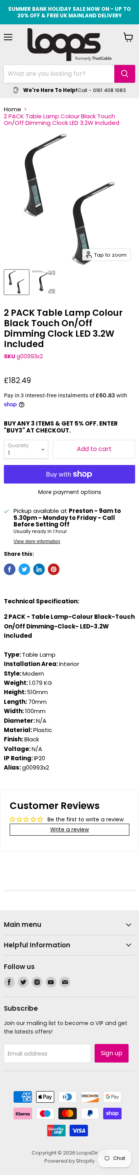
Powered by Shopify (69, 1161)
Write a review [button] (69, 829)
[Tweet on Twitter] (24, 569)
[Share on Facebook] (9, 569)
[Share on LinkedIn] (39, 569)
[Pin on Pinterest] (53, 569)
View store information (37, 541)
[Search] (124, 74)
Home (12, 109)
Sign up (111, 1053)
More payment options (69, 492)
